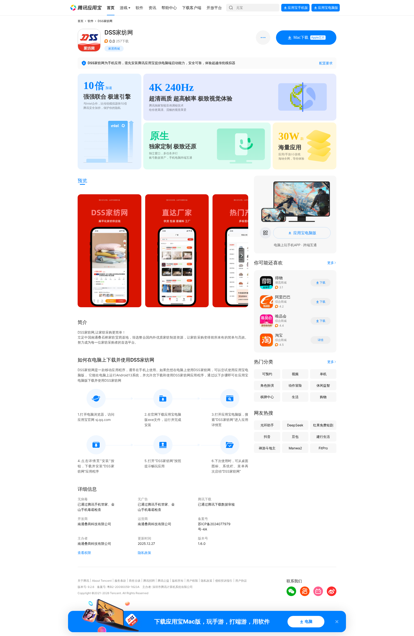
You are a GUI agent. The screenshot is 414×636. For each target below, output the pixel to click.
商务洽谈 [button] (134, 580)
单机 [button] (323, 374)
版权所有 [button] (178, 580)
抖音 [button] (267, 437)
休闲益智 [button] (323, 385)
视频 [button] (295, 374)
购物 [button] (323, 397)
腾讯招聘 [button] (149, 580)
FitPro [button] (323, 448)
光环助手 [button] (267, 425)
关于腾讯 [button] (83, 580)
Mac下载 (309, 37)
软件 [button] (90, 21)
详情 (320, 340)
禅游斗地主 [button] (267, 448)
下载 (322, 282)
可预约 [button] (267, 374)
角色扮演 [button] (267, 385)
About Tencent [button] (102, 580)
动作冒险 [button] (295, 385)
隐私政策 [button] (144, 553)
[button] (86, 8)
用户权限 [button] (192, 580)
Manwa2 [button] (295, 448)
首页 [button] (80, 21)
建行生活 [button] (323, 437)
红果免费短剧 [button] (323, 425)
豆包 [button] (295, 437)
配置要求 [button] (326, 63)
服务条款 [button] (120, 580)
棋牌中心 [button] (267, 397)
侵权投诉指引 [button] (223, 580)
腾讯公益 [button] (163, 580)
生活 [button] (295, 397)
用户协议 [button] (241, 580)
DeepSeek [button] (295, 425)
